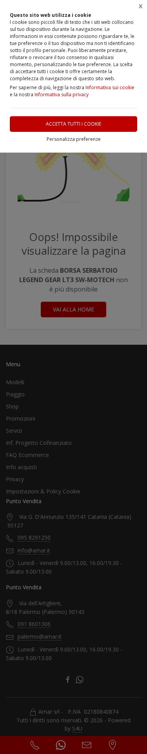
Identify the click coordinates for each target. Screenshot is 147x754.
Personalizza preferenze (74, 139)
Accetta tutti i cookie (73, 124)
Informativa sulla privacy (61, 94)
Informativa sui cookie (109, 87)
